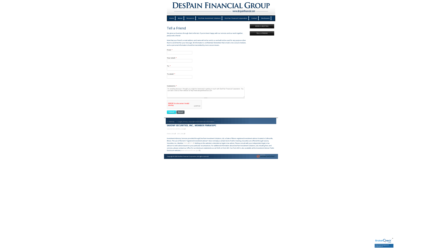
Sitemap (171, 122)
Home (171, 18)
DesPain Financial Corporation (236, 18)
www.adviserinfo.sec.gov (189, 150)
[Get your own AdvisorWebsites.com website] (266, 156)
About (180, 18)
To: (169, 66)
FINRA (186, 143)
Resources (190, 18)
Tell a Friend (262, 33)
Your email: (172, 58)
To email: (171, 74)
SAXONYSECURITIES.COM (175, 129)
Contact (254, 18)
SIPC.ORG (180, 134)
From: (169, 50)
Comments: (172, 86)
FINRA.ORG (170, 134)
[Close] (391, 239)
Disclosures (265, 18)
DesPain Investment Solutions (209, 18)
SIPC (191, 143)
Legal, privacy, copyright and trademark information (196, 122)
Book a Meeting (262, 26)
